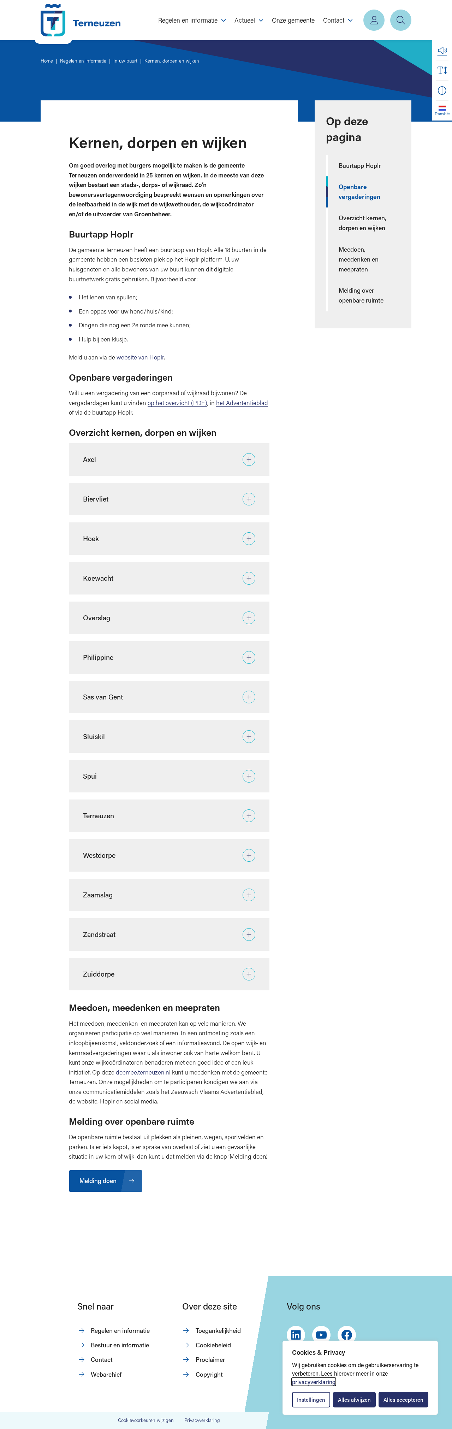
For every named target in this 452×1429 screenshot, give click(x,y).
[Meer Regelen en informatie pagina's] (223, 20)
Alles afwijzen (354, 1399)
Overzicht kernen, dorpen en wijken (362, 223)
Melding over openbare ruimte (361, 295)
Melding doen (98, 1181)
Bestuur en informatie (120, 1345)
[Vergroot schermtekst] (442, 70)
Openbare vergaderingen (359, 192)
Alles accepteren (403, 1399)
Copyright (209, 1374)
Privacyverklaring (202, 1420)
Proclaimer (210, 1359)
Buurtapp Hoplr (360, 166)
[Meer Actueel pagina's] (260, 20)
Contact (102, 1359)
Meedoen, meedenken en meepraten (359, 259)
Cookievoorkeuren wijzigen (146, 1420)
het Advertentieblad (242, 403)
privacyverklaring (313, 1382)
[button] (442, 50)
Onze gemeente (293, 20)
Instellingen (311, 1399)
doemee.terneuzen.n (142, 1072)
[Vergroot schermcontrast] (442, 90)
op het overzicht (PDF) (177, 403)
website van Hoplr (140, 357)
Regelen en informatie (120, 1330)
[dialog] (360, 1378)
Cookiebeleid (213, 1345)
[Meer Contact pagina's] (350, 20)
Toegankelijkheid (218, 1330)
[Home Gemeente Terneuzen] (80, 20)
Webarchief (106, 1374)
